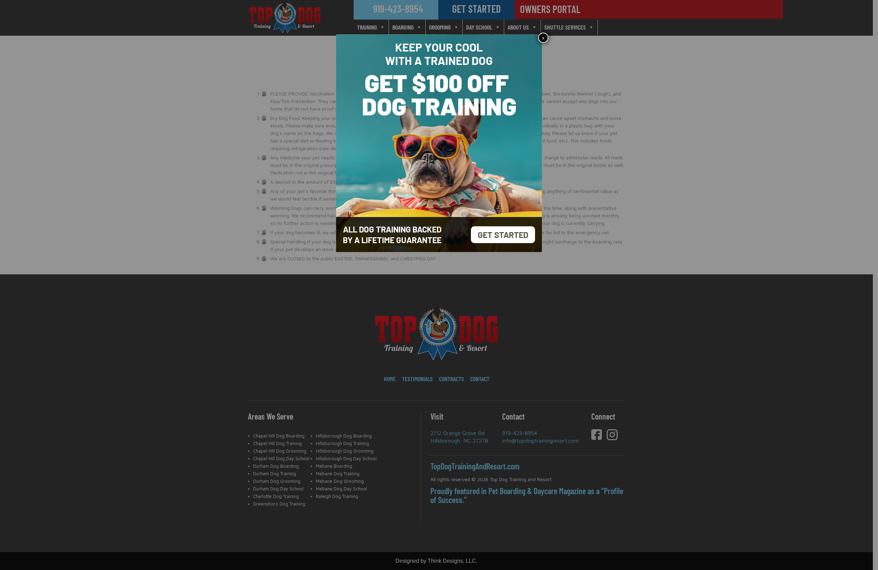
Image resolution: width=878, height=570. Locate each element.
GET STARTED (503, 235)
